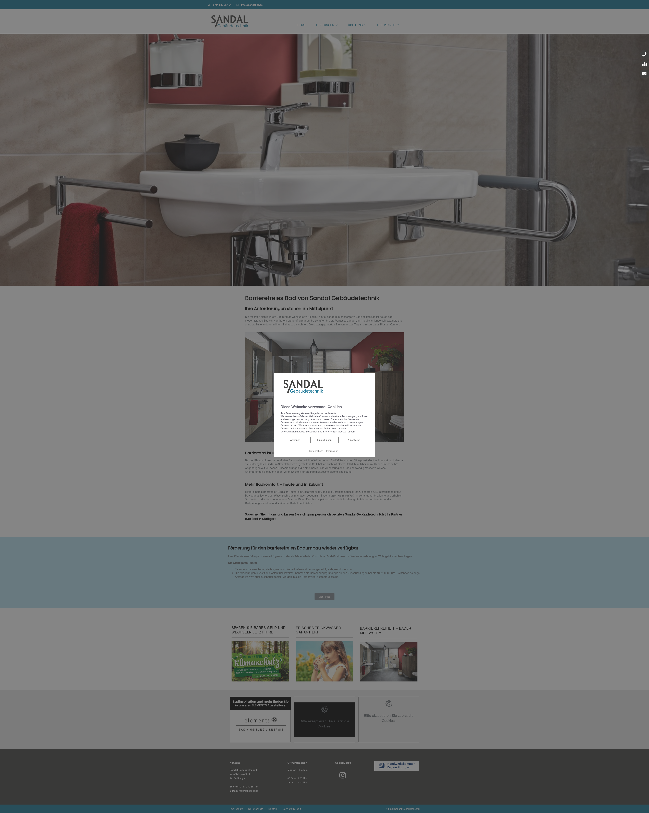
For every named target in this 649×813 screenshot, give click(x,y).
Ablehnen (295, 440)
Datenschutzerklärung (292, 431)
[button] (644, 54)
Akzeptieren (353, 440)
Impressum (332, 451)
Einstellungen (324, 440)
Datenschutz (316, 451)
